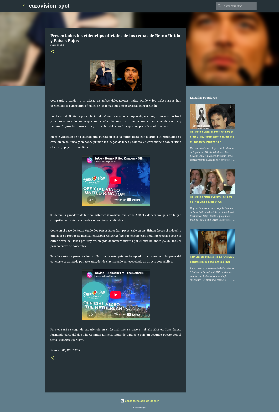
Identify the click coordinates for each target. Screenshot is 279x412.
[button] (52, 51)
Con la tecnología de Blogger (141, 400)
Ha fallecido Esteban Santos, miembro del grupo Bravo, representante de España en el (212, 136)
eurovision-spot (49, 6)
